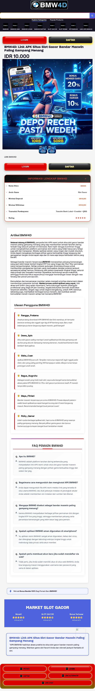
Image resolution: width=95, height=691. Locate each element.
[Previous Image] (4, 105)
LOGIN (24, 40)
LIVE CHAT (49, 683)
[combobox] (45, 15)
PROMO (26, 668)
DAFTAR (70, 40)
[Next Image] (91, 105)
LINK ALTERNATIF (72, 675)
